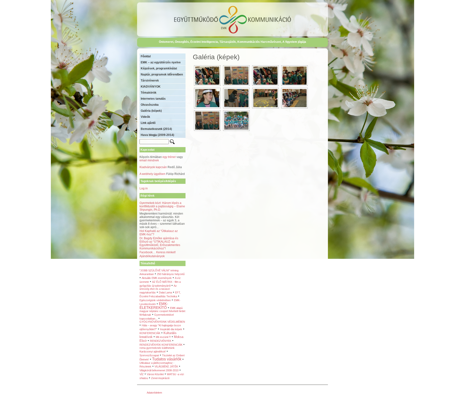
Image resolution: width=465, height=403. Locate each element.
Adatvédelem (154, 392)
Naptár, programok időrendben (162, 74)
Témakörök (148, 92)
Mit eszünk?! (163, 337)
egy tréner (169, 157)
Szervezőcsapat (149, 355)
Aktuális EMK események (157, 277)
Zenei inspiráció (160, 378)
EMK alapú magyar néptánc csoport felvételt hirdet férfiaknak (162, 311)
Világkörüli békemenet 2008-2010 (159, 370)
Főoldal (146, 56)
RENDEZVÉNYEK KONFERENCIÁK (161, 344)
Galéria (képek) (151, 110)
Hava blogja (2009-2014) (157, 135)
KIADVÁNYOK (151, 86)
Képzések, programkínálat (159, 68)
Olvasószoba (150, 104)
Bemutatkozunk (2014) (156, 129)
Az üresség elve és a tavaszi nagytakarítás (158, 289)
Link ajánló (148, 123)
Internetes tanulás (153, 98)
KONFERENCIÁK (150, 333)
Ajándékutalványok (152, 256)
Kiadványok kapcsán (153, 167)
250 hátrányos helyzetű (171, 274)
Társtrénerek (150, 80)
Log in (144, 188)
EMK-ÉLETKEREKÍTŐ (154, 306)
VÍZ (142, 374)
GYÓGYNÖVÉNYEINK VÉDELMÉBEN (162, 321)
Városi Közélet (155, 374)
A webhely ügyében (152, 174)
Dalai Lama (165, 292)
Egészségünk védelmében (155, 300)
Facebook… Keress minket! (158, 252)
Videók (145, 117)
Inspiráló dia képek (171, 329)
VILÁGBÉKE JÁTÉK (166, 366)
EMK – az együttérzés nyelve (161, 62)
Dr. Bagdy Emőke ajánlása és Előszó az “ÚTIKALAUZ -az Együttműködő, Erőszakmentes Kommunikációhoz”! (160, 243)
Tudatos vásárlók (166, 359)
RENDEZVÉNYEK (160, 340)
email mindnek (149, 160)
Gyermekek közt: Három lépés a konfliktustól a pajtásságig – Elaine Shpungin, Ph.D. (162, 206)
